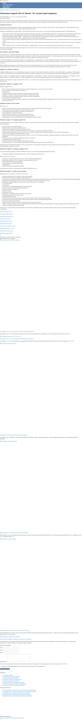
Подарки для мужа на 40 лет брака (10, 680)
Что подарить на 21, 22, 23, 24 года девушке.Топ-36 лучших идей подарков (19, 691)
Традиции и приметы (7, 675)
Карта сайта (2, 717)
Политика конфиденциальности (12, 717)
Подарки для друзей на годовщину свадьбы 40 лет (14, 683)
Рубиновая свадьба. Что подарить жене (11, 679)
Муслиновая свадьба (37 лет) (6, 216)
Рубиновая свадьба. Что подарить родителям (13, 682)
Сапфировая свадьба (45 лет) (6, 230)
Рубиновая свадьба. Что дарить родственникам (13, 685)
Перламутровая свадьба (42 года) (7, 226)
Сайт (1, 652)
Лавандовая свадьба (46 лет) (6, 233)
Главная (2, 9)
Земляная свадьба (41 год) (6, 223)
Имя (1, 647)
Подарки (4, 3)
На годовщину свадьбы (7, 4)
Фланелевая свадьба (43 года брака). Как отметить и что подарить (17, 695)
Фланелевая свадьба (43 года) (7, 228)
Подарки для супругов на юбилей (10, 678)
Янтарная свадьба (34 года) (6, 211)
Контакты (22, 717)
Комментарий (3, 661)
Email (1, 650)
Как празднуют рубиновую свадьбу (11, 676)
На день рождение (6, 6)
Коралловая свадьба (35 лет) (6, 214)
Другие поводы (5, 7)
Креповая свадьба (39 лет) (6, 221)
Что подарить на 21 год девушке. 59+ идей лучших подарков (16, 693)
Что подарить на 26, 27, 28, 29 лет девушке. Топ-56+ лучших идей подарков (19, 690)
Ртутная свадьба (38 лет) (5, 218)
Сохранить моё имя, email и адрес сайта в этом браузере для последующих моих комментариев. (23, 666)
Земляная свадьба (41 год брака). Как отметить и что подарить (16, 694)
